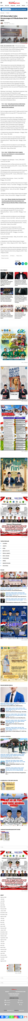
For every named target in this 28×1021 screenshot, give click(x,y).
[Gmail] (25, 1017)
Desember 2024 (4, 932)
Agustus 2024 (3, 939)
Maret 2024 (3, 947)
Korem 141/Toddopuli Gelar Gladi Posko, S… (11, 758)
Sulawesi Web (21, 1010)
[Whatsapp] (11, 1017)
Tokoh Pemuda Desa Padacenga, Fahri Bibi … (16, 711)
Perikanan (8, 721)
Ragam (2, 570)
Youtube (8, 1004)
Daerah (7, 587)
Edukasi (10, 587)
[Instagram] (16, 1017)
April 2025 (3, 924)
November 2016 (4, 957)
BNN (12, 760)
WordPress (8, 1002)
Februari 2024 (3, 949)
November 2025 (4, 914)
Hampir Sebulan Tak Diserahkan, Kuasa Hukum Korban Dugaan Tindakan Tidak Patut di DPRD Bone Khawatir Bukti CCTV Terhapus (21, 299)
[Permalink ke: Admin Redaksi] (2, 23)
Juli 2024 (2, 941)
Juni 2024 (2, 943)
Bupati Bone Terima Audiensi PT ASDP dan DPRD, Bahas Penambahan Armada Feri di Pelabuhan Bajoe (7, 315)
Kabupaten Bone (4, 255)
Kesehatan (20, 592)
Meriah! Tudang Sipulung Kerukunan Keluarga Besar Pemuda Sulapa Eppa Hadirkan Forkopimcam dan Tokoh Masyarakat (7, 298)
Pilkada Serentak (5, 258)
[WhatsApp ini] (26, 263)
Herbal (4, 560)
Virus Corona (6, 555)
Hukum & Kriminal (6, 736)
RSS (21, 1004)
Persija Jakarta (6, 553)
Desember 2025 (4, 912)
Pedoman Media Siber (20, 991)
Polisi (22, 587)
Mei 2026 (2, 903)
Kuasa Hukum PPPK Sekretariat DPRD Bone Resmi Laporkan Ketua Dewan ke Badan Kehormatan (20, 315)
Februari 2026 (3, 908)
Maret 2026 (3, 906)
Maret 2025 (3, 926)
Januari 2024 (3, 951)
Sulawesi (5, 543)
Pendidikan (14, 594)
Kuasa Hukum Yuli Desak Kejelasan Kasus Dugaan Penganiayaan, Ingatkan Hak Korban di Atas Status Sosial (21, 283)
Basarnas (8, 754)
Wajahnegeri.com (10, 1010)
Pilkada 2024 (19, 255)
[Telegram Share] (22, 263)
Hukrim (16, 708)
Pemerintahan (18, 587)
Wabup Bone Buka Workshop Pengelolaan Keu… (16, 773)
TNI (12, 589)
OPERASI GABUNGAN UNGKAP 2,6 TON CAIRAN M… (15, 764)
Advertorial (3, 587)
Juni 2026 (2, 901)
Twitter (21, 1000)
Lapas (11, 761)
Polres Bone (6, 558)
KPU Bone (12, 255)
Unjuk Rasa (5, 565)
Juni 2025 (2, 920)
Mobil (4, 548)
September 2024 (4, 937)
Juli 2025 (2, 918)
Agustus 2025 (3, 916)
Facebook (8, 1000)
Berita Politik (6, 551)
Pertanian (12, 721)
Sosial (6, 589)
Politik (7, 600)
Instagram (21, 1002)
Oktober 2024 (3, 935)
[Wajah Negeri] (14, 2)
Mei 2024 (2, 945)
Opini (7, 709)
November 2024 (4, 934)
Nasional (19, 727)
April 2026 (3, 905)
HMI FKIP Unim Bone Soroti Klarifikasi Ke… (16, 717)
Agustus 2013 (3, 961)
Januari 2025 (3, 930)
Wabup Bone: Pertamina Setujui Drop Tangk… (15, 724)
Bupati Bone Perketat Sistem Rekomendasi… (12, 590)
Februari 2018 (3, 955)
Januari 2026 (3, 910)
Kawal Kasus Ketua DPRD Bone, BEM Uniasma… (12, 705)
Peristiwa (23, 703)
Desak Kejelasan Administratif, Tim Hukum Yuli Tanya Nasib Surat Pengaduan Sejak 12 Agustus (7, 283)
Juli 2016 (2, 959)
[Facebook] (2, 1017)
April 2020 (3, 953)
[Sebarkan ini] (16, 263)
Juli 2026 (2, 899)
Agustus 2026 (3, 897)
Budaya (7, 708)
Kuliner (6, 755)
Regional (2, 589)
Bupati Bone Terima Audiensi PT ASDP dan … (16, 732)
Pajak (11, 769)
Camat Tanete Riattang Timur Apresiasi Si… (16, 596)
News (14, 587)
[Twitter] (7, 1017)
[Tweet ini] (19, 263)
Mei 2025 (2, 922)
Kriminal (20, 708)
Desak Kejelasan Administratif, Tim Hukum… (16, 602)
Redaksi (7, 991)
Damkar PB (15, 754)
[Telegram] (21, 1017)
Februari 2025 (3, 928)
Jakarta (4, 546)
